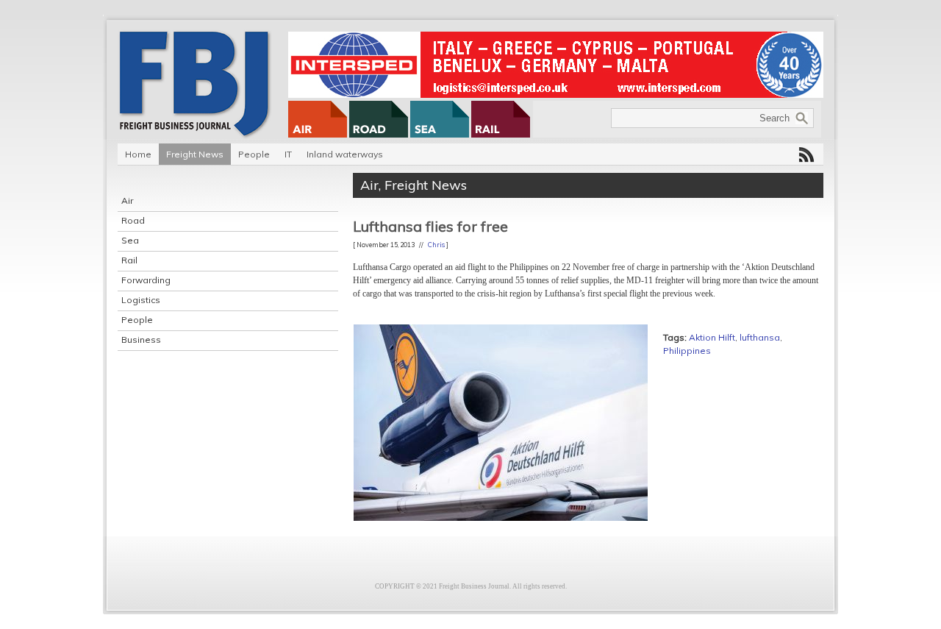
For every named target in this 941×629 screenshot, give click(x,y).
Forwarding (146, 279)
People (254, 154)
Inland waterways (345, 154)
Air (127, 200)
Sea (130, 240)
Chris (436, 245)
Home (138, 154)
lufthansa (760, 337)
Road (133, 220)
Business (141, 339)
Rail (129, 260)
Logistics (140, 299)
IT (288, 154)
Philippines (687, 350)
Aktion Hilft (712, 337)
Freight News (194, 154)
